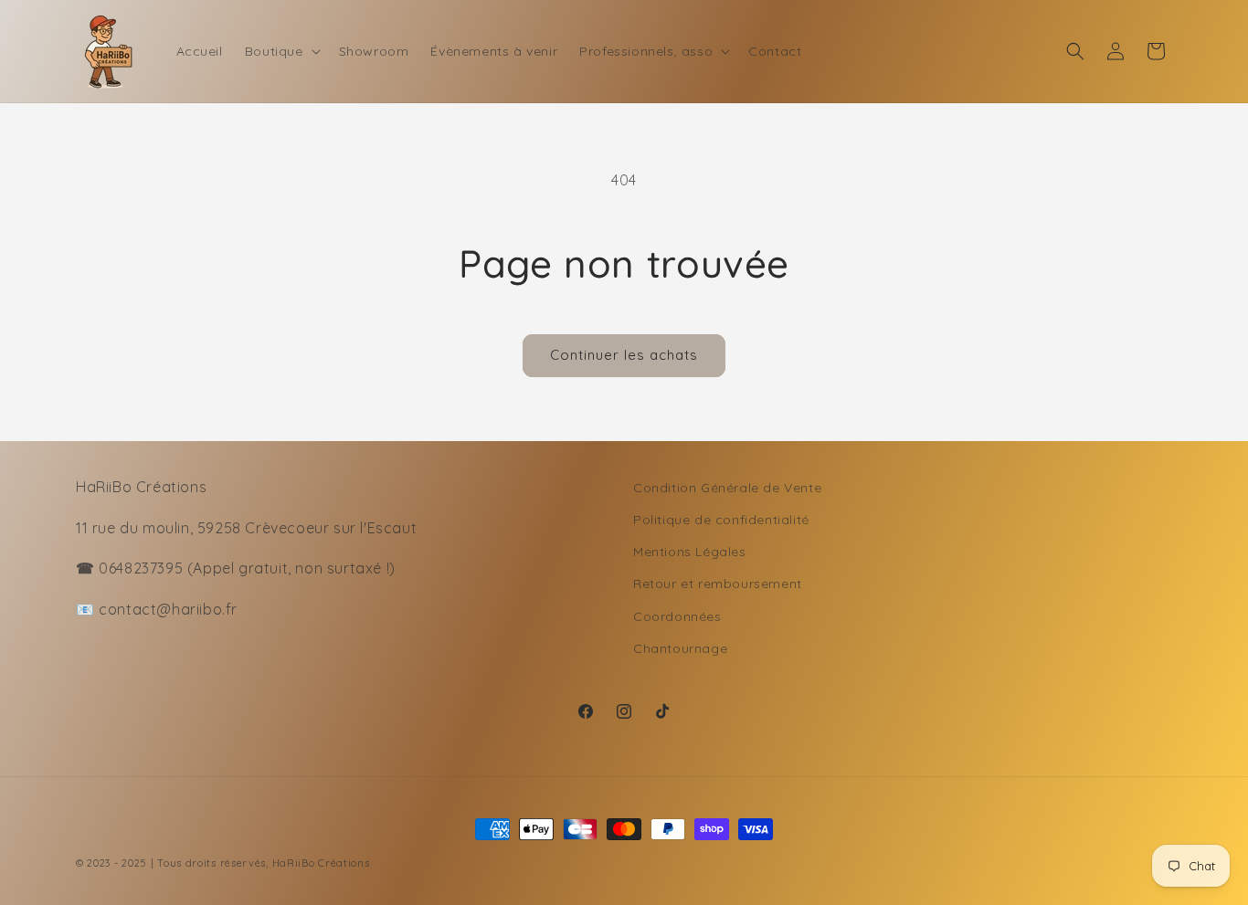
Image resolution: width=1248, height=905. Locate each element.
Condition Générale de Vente (727, 487)
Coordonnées (677, 616)
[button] (281, 51)
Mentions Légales (689, 551)
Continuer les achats (624, 354)
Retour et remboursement (717, 583)
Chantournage (680, 648)
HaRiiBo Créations (321, 863)
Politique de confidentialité (721, 519)
